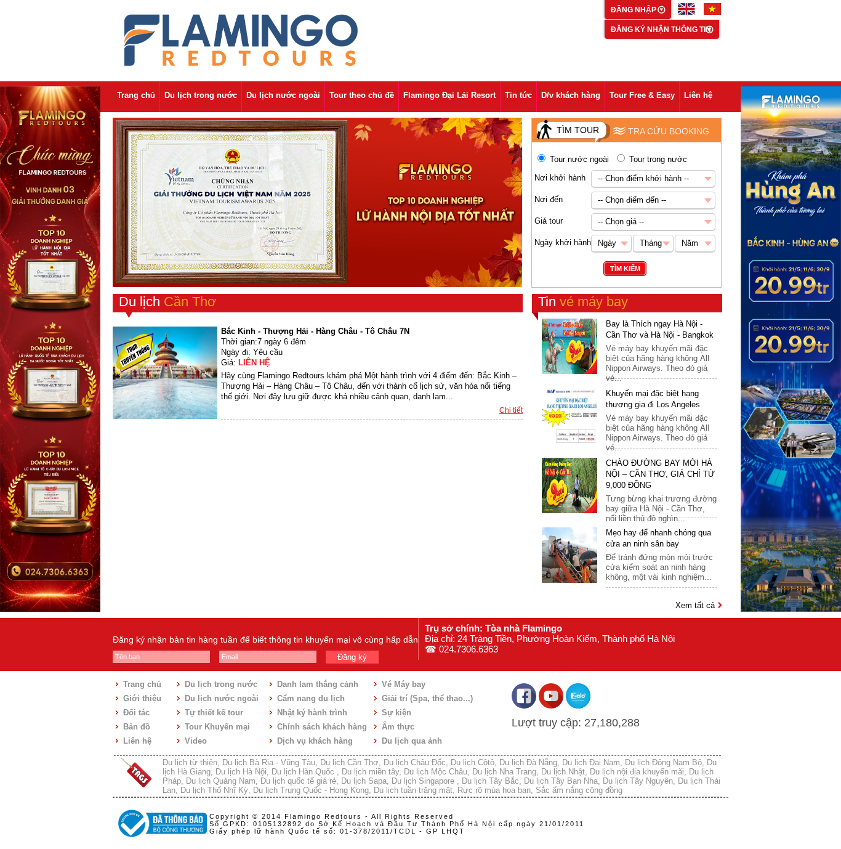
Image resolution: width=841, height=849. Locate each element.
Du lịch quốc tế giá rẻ (298, 781)
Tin (583, 301)
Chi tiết (511, 410)
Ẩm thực (398, 726)
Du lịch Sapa (364, 781)
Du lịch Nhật (563, 771)
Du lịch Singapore (424, 781)
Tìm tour (578, 130)
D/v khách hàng (570, 95)
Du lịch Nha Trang (504, 771)
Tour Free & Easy (642, 95)
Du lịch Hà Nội (241, 771)
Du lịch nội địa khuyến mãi (637, 771)
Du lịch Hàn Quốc (304, 771)
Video (196, 740)
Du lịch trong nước (200, 95)
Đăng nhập (634, 10)
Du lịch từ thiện (190, 762)
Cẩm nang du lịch (311, 698)
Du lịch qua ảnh (412, 740)
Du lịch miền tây (370, 771)
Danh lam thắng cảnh (317, 684)
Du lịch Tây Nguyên (638, 781)
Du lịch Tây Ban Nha (561, 781)
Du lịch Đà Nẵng (528, 762)
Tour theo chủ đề (361, 95)
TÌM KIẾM (625, 268)
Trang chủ (136, 95)
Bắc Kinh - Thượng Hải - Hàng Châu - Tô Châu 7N (315, 331)
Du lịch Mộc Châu (435, 771)
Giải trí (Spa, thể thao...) (427, 698)
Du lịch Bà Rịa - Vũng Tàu (268, 762)
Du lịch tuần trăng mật (413, 790)
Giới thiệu (142, 698)
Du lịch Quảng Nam (221, 781)
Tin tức (518, 95)
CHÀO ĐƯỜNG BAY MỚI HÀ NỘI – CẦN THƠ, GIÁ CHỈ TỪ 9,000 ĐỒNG (660, 474)
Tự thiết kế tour (214, 712)
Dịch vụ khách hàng (315, 740)
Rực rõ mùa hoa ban (494, 790)
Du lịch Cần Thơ (349, 762)
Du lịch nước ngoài (283, 95)
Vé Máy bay (403, 684)
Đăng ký (352, 657)
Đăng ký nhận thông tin (661, 29)
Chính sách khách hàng (322, 726)
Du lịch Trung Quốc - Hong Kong (311, 790)
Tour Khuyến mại (217, 726)
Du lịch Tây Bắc (490, 781)
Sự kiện (396, 712)
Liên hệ (698, 95)
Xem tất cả (696, 605)
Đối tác (136, 712)
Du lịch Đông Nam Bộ (663, 762)
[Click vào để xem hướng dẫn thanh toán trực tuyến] (161, 838)
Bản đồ (136, 726)
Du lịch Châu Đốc (415, 762)
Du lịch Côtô (472, 762)
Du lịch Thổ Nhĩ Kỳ (214, 790)
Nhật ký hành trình (312, 712)
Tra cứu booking (668, 131)
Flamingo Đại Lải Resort (449, 95)
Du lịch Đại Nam (591, 762)
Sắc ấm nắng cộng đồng (579, 790)
